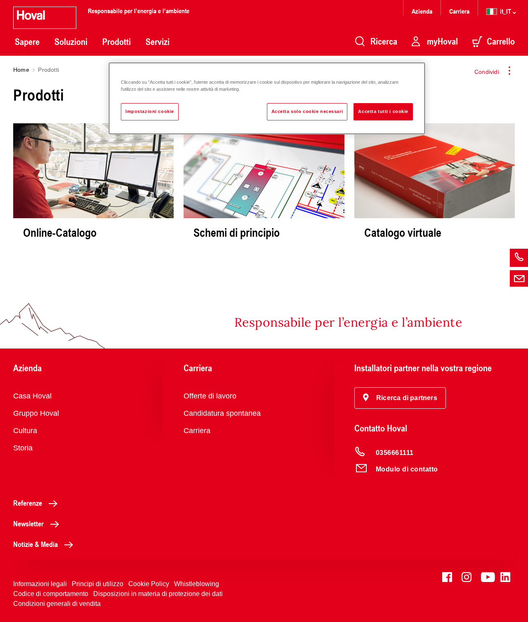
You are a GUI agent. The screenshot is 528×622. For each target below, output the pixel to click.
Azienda (422, 11)
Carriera (459, 11)
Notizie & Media (35, 544)
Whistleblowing (196, 583)
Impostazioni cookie (149, 111)
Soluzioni (70, 41)
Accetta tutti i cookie (383, 111)
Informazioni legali (40, 583)
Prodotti (116, 41)
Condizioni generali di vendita (57, 603)
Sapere (27, 41)
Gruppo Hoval (36, 413)
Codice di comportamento (50, 593)
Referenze (27, 502)
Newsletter (28, 523)
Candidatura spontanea (222, 413)
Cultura (25, 430)
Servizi (158, 41)
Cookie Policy (148, 583)
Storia (23, 448)
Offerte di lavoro (210, 396)
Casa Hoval (32, 396)
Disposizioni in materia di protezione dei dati (158, 593)
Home (21, 69)
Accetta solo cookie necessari (307, 111)
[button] (400, 398)
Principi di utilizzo (97, 583)
